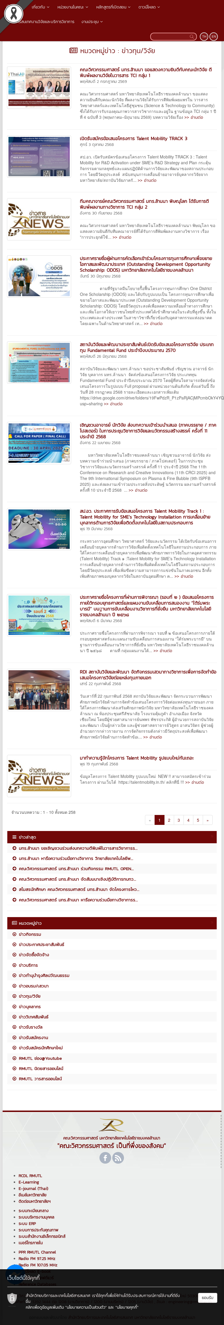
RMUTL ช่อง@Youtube (39, 1058)
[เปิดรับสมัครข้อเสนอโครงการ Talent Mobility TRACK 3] (39, 156)
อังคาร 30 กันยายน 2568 (101, 213)
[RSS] (118, 1158)
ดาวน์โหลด (147, 7)
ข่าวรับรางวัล (30, 1027)
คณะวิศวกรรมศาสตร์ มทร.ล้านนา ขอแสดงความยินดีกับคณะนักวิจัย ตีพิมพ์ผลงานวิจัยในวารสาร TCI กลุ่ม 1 (146, 72)
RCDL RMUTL (30, 1176)
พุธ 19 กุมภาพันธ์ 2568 (99, 764)
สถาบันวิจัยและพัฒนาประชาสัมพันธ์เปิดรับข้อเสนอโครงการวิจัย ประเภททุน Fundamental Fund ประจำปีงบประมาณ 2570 (147, 347)
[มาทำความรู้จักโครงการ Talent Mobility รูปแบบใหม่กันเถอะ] (39, 775)
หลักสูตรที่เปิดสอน (111, 7)
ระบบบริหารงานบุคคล (36, 1217)
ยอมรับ (208, 1298)
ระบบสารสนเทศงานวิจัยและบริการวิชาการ (40, 22)
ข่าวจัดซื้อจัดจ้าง (33, 954)
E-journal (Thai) (33, 1189)
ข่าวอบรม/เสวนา (33, 985)
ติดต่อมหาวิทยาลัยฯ (34, 1201)
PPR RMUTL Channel (37, 1252)
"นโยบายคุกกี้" (127, 1307)
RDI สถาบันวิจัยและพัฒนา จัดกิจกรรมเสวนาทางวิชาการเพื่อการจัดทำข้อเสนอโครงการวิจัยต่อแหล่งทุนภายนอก (148, 674)
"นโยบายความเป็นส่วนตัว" (86, 1307)
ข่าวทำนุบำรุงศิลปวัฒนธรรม (43, 975)
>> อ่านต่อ (193, 117)
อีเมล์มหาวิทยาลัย (32, 1195)
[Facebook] (105, 1158)
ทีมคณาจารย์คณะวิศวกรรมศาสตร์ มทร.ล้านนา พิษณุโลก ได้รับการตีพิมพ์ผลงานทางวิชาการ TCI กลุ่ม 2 (144, 204)
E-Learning (29, 1182)
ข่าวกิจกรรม (29, 934)
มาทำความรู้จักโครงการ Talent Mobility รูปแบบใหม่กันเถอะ (137, 757)
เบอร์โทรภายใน (31, 1243)
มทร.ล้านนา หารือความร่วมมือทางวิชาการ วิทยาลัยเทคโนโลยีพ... (75, 858)
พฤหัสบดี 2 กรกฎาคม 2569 (103, 81)
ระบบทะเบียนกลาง (34, 1211)
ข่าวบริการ (27, 965)
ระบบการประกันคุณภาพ (38, 1230)
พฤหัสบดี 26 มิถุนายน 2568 (103, 356)
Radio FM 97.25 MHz (37, 1259)
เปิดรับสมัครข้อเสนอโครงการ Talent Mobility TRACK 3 (133, 138)
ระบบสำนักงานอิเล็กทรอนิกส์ (42, 1236)
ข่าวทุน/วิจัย (29, 996)
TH (204, 36)
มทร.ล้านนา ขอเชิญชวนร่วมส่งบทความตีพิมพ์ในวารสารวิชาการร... (77, 848)
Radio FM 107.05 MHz (38, 1265)
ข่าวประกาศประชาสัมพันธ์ (40, 944)
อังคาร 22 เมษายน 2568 (100, 443)
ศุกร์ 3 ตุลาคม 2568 (97, 145)
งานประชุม (90, 22)
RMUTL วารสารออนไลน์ (39, 1078)
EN (214, 36)
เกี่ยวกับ (38, 7)
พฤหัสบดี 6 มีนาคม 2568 (101, 621)
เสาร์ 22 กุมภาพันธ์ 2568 (100, 684)
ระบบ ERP (27, 1224)
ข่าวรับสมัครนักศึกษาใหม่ (40, 1047)
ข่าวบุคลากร (29, 1006)
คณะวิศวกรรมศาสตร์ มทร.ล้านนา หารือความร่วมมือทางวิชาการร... (77, 899)
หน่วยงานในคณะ (70, 7)
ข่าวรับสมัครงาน (32, 1037)
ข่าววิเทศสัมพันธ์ (32, 1016)
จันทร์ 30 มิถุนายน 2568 (100, 276)
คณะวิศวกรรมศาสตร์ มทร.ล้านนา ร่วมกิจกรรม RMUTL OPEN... (75, 868)
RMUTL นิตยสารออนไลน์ (40, 1068)
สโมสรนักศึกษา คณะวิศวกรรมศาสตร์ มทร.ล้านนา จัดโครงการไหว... (78, 889)
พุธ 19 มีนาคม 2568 (96, 529)
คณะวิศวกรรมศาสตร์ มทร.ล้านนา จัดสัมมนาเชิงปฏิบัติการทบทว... (76, 879)
